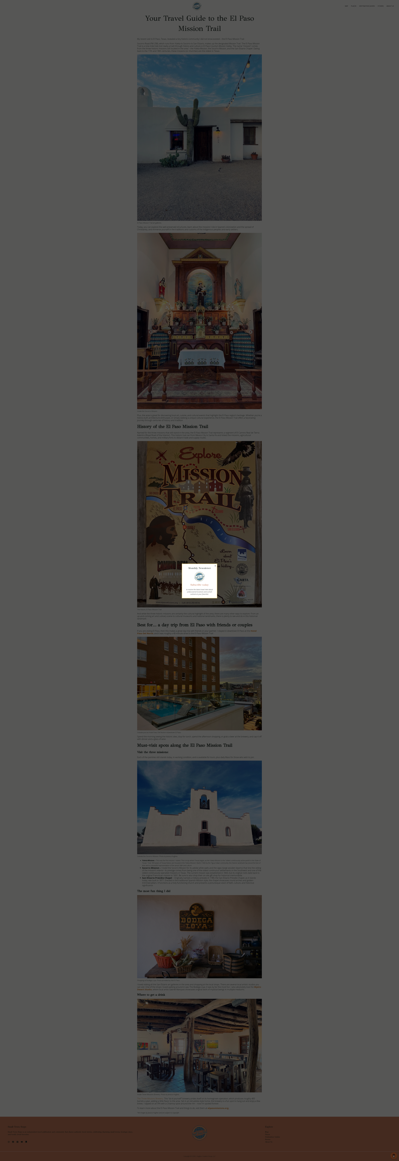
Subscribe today (199, 584)
